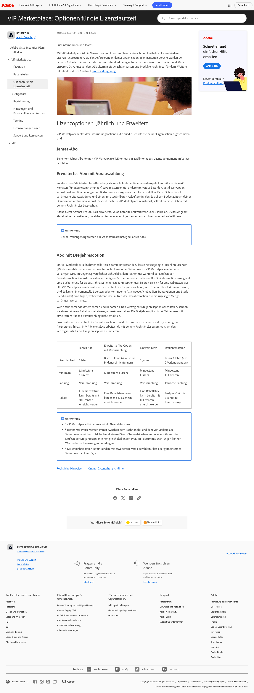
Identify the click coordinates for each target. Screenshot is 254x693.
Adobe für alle (217, 652)
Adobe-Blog (216, 657)
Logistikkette (217, 637)
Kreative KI (11, 601)
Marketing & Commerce (100, 5)
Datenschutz (195, 681)
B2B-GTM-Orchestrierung (69, 625)
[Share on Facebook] (115, 499)
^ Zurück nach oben (236, 553)
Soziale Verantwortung (221, 627)
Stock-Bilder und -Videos (17, 637)
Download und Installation (172, 606)
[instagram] (42, 682)
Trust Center (216, 642)
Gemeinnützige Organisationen (122, 610)
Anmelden (243, 5)
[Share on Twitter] (123, 499)
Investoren (215, 632)
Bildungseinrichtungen (118, 605)
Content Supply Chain (67, 610)
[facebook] (35, 682)
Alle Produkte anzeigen (16, 642)
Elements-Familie (14, 632)
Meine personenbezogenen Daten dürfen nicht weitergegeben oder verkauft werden (193, 686)
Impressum (182, 681)
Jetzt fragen (88, 582)
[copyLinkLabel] (139, 499)
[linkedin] (55, 682)
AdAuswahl (243, 686)
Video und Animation (15, 617)
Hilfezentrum (166, 601)
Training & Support (133, 5)
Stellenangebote (218, 611)
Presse (214, 622)
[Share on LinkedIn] (131, 499)
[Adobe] (7, 5)
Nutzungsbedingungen (214, 681)
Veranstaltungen (218, 617)
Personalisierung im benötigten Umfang (75, 605)
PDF (8, 622)
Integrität (215, 647)
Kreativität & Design (29, 5)
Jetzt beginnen (150, 582)
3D (7, 627)
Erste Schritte (23, 564)
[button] (230, 5)
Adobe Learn (165, 617)
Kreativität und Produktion (69, 620)
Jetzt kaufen (162, 5)
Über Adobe (216, 606)
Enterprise (22, 32)
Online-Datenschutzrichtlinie (106, 468)
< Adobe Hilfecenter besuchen (30, 551)
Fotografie (10, 606)
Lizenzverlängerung (104, 71)
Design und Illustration (16, 611)
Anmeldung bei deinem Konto (224, 601)
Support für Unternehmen (171, 622)
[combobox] (202, 18)
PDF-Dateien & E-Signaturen (63, 5)
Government (114, 615)
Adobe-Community (168, 611)
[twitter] (48, 682)
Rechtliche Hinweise (69, 468)
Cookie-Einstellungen (236, 681)
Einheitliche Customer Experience (72, 615)
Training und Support (26, 560)
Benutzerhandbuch (25, 568)
